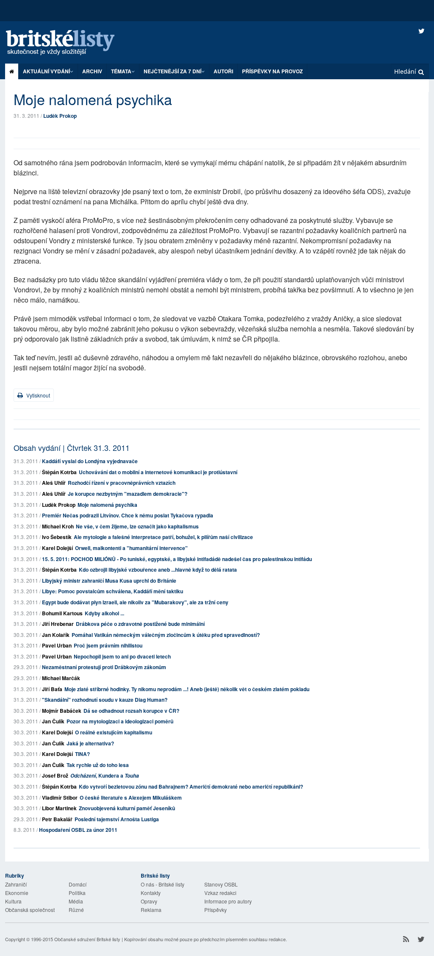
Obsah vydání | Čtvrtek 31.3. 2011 (72, 447)
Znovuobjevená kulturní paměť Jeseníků (127, 808)
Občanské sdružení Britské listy (87, 939)
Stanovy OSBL (221, 884)
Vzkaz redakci (220, 892)
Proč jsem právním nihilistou (108, 645)
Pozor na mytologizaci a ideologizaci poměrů (120, 721)
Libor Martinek (59, 808)
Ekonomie (16, 892)
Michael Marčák (61, 678)
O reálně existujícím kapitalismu (113, 732)
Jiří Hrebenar (58, 624)
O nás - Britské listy (162, 884)
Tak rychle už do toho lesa (98, 765)
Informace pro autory (228, 901)
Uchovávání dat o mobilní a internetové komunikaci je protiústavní (158, 472)
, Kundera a (104, 775)
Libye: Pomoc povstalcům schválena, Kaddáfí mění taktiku (112, 591)
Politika (77, 892)
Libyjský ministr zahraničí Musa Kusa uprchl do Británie (109, 580)
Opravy (149, 901)
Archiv (92, 71)
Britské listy (68, 43)
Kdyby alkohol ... (104, 613)
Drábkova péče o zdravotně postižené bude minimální (140, 624)
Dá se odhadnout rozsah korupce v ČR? (131, 710)
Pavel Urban (57, 645)
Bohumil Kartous (62, 613)
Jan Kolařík (56, 635)
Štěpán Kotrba (59, 472)
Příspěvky (215, 909)
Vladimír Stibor (60, 797)
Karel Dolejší (57, 548)
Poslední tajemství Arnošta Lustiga (117, 819)
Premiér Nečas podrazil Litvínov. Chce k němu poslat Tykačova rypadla (127, 515)
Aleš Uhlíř (54, 482)
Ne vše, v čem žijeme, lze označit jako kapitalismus (137, 526)
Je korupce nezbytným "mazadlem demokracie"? (127, 493)
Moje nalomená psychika (107, 505)
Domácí (77, 884)
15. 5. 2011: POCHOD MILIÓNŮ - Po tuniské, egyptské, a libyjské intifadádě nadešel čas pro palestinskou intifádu (177, 559)
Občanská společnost (30, 909)
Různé (76, 909)
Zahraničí (16, 884)
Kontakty (151, 892)
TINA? (82, 754)
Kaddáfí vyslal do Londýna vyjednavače (90, 461)
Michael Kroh (58, 526)
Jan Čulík (53, 721)
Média (76, 901)
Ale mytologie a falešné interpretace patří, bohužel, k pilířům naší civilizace (163, 537)
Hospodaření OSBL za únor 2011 (78, 830)
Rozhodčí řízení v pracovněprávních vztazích (121, 482)
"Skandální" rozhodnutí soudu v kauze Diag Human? (104, 699)
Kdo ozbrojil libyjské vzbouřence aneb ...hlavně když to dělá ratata (158, 569)
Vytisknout (37, 395)
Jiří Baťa (52, 689)
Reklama (151, 909)
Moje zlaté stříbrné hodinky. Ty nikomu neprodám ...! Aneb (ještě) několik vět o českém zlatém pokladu (186, 689)
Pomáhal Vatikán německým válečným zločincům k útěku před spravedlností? (166, 635)
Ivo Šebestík (57, 537)
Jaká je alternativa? (90, 743)
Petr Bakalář (57, 819)
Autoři (223, 71)
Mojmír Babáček (61, 710)
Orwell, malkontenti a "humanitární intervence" (131, 548)
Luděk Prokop (60, 115)
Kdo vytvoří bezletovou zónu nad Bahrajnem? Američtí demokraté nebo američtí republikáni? (191, 786)
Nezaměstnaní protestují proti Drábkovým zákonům (104, 667)
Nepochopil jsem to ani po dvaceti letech (122, 656)
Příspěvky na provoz (272, 71)
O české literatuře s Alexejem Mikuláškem (131, 797)
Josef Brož (55, 775)
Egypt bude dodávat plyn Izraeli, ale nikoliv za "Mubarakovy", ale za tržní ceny (135, 602)
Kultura (13, 901)
